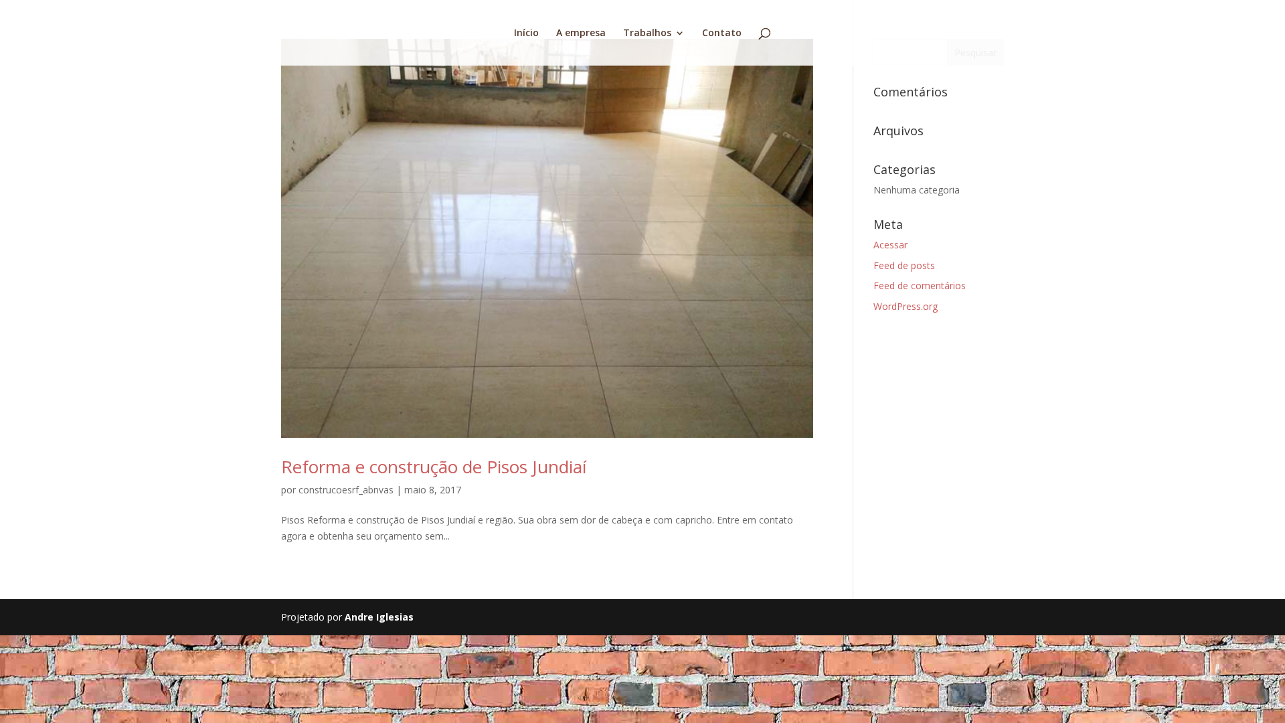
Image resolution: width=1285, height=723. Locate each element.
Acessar (890, 244)
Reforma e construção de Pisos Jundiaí (433, 467)
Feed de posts (904, 265)
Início (526, 33)
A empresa (581, 33)
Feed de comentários (919, 285)
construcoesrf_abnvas (346, 489)
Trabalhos (647, 33)
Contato (722, 33)
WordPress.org (905, 306)
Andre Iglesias (379, 617)
